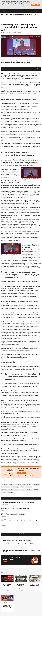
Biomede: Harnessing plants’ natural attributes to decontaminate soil (17, 540)
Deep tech (4, 610)
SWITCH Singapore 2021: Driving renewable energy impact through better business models (19, 520)
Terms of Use (28, 2)
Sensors (22, 487)
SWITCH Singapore (5, 489)
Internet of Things (15, 487)
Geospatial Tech (29, 487)
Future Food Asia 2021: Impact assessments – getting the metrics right (15, 508)
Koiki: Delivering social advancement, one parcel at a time (14, 537)
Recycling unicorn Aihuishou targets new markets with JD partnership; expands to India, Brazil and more (21, 551)
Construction (3, 516)
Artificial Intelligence (5, 487)
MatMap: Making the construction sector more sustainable (13, 514)
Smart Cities (11, 484)
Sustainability (4, 484)
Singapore (3, 32)
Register (32, 475)
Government (18, 484)
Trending (3, 519)
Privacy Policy (5, 3)
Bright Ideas (4, 513)
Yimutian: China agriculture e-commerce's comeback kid (14, 547)
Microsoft (23, 489)
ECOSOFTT (36, 489)
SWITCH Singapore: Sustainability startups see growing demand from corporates (17, 502)
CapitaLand (29, 489)
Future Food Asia (4, 510)
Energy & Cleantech (26, 484)
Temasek (3, 492)
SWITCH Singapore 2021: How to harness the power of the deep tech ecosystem (7, 606)
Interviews (3, 525)
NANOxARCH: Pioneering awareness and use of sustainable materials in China (18, 543)
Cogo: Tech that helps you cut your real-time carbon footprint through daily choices (18, 526)
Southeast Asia (10, 492)
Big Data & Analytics (36, 484)
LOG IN (21, 472)
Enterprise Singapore (15, 489)
